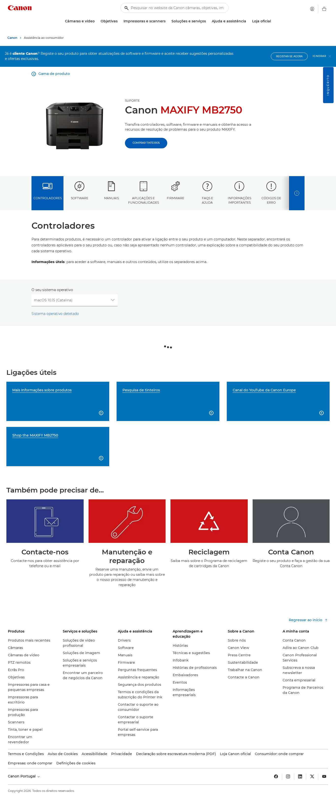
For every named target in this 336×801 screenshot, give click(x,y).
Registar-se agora (289, 56)
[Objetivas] (120, 21)
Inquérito (328, 85)
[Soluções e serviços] (208, 21)
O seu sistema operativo (52, 290)
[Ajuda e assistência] (248, 21)
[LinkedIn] (300, 776)
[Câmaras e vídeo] (97, 21)
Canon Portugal (22, 776)
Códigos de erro (271, 200)
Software (79, 198)
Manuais (111, 198)
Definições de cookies (75, 763)
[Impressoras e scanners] (167, 21)
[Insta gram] (288, 776)
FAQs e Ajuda (207, 200)
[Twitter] (312, 776)
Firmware (175, 198)
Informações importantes (239, 200)
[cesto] (324, 9)
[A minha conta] (312, 9)
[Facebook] (276, 776)
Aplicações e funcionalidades (143, 200)
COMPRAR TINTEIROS (146, 142)
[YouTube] (324, 776)
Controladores (47, 198)
